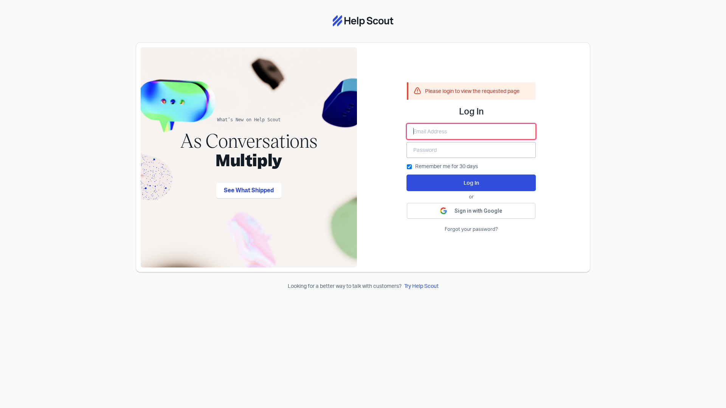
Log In (471, 182)
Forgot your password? (471, 229)
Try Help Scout (421, 286)
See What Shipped (249, 190)
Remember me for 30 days (446, 166)
